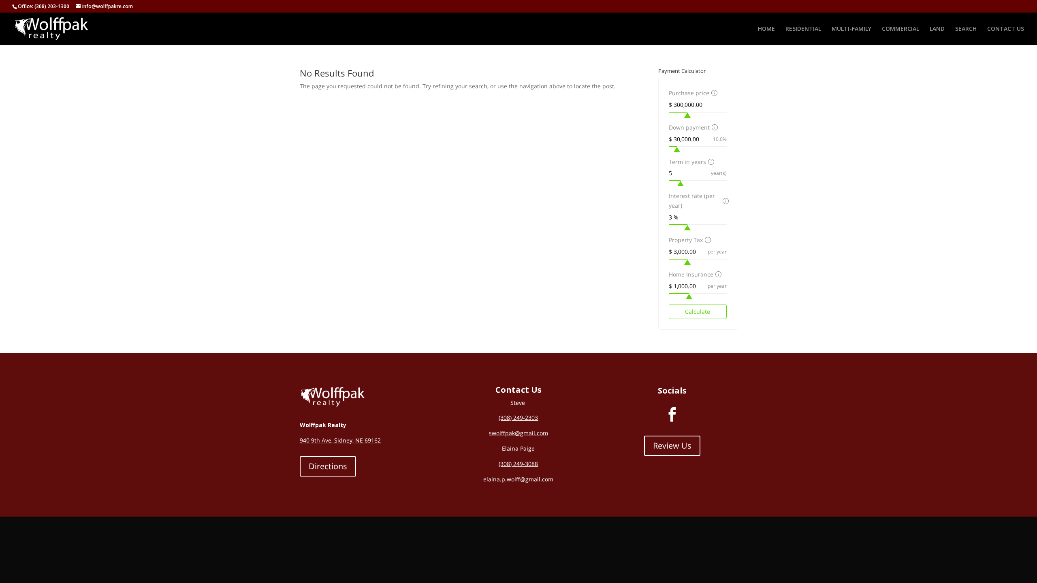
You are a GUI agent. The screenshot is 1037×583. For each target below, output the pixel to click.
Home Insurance (691, 274)
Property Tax (686, 240)
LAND (937, 29)
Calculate (697, 311)
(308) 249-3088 (518, 464)
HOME (766, 29)
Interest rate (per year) (692, 200)
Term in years (687, 162)
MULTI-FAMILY (851, 29)
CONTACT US (1005, 29)
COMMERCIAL (900, 29)
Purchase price (689, 93)
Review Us (672, 445)
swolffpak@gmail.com (518, 433)
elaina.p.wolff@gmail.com (518, 479)
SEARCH (966, 29)
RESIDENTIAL (803, 29)
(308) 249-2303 (518, 417)
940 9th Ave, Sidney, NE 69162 (340, 440)
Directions (328, 466)
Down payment (689, 127)
